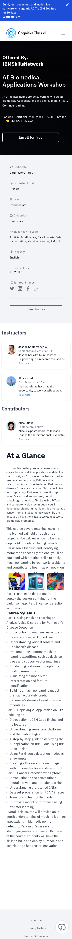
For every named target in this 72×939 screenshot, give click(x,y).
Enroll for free (31, 137)
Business (36, 920)
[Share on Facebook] (28, 289)
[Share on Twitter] (12, 289)
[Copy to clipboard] (36, 288)
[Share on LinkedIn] (20, 289)
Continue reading (13, 105)
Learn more (11, 16)
